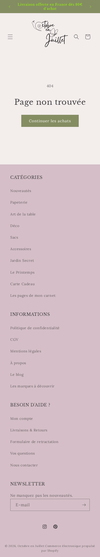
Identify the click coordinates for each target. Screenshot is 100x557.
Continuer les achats (50, 120)
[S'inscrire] (83, 505)
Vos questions (22, 453)
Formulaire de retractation (34, 441)
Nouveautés (20, 190)
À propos (18, 363)
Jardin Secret (22, 260)
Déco (14, 225)
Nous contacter (24, 465)
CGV (14, 339)
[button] (10, 36)
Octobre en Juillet (31, 546)
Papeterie (18, 202)
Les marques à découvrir (32, 386)
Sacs (14, 237)
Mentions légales (25, 351)
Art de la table (23, 214)
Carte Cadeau (22, 284)
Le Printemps (22, 272)
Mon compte (21, 418)
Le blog (17, 374)
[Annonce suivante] (90, 6)
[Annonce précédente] (9, 6)
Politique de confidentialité (35, 328)
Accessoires (20, 249)
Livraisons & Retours (28, 430)
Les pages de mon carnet (33, 295)
